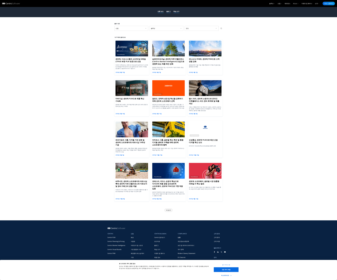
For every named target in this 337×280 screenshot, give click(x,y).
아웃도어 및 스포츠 (137, 245)
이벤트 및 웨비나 (307, 3)
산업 (279, 3)
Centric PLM (111, 237)
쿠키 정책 (181, 249)
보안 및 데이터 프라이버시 (186, 245)
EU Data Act (181, 257)
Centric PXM (111, 253)
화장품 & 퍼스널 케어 (137, 253)
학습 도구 (176, 11)
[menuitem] (117, 237)
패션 (132, 237)
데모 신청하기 (328, 3)
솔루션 (271, 3)
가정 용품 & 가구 (136, 249)
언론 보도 (161, 11)
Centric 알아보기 (159, 237)
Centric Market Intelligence (116, 245)
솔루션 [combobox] (153, 28)
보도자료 (157, 241)
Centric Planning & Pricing (116, 241)
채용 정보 (157, 257)
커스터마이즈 (225, 275)
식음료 (133, 241)
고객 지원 (217, 241)
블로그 (168, 11)
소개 (316, 3)
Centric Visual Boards (114, 249)
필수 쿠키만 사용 (226, 264)
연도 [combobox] (187, 28)
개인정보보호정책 (183, 241)
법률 (179, 237)
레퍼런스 (287, 3)
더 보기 (168, 210)
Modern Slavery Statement (186, 253)
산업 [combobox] (117, 28)
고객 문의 (217, 237)
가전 (132, 257)
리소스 (295, 3)
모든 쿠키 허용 (226, 269)
